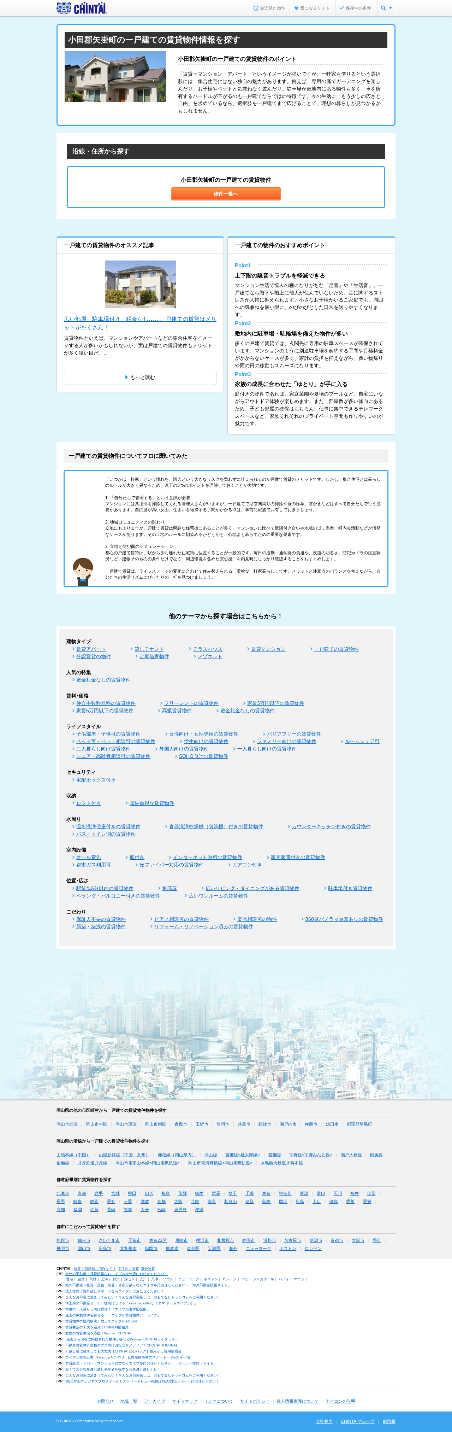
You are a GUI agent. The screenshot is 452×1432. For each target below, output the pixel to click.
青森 (82, 1193)
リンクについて (218, 1401)
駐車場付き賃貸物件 (350, 888)
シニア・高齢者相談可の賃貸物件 (113, 756)
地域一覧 (128, 1401)
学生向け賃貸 (128, 1268)
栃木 (199, 1193)
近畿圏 (214, 1248)
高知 (60, 1210)
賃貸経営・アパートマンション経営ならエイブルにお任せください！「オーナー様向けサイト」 (141, 1363)
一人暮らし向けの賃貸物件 (267, 749)
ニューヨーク (258, 1248)
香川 (350, 1201)
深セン (129, 1279)
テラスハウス (207, 649)
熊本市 (172, 1248)
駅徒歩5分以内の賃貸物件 (104, 888)
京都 (161, 1201)
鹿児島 (180, 1210)
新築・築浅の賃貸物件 (101, 926)
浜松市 (269, 1240)
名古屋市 (292, 1240)
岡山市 (84, 1248)
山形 (149, 1193)
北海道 (62, 1193)
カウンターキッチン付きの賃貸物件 (331, 826)
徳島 (333, 1201)
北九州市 (128, 1248)
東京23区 (158, 1240)
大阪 (178, 1201)
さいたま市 (109, 1240)
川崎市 (181, 1240)
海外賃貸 (148, 1268)
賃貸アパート (91, 649)
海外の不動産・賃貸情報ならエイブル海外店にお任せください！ (116, 1274)
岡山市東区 (126, 1124)
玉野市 (202, 1124)
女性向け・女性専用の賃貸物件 (203, 734)
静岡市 (248, 1240)
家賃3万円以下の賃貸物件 (275, 703)
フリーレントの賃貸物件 (191, 703)
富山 (321, 1193)
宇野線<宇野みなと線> (310, 1155)
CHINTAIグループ (357, 1421)
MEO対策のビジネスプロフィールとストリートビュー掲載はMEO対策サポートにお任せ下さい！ (142, 1381)
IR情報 (389, 1421)
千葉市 (134, 1240)
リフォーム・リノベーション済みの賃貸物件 (203, 926)
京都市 (337, 1240)
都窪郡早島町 (359, 1124)
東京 (266, 1193)
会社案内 (324, 1421)
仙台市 (84, 1240)
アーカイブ (154, 1401)
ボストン (287, 1248)
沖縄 (199, 1210)
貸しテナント (149, 649)
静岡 (94, 1201)
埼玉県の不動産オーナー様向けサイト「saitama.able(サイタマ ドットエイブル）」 (131, 1303)
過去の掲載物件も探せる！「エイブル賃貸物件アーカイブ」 (113, 1315)
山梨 (371, 1193)
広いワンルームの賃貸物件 (218, 896)
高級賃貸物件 (177, 710)
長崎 (111, 1210)
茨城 (182, 1193)
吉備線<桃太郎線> (242, 1155)
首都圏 (193, 1248)
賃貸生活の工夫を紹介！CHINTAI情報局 (97, 1327)
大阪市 (358, 1240)
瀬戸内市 (288, 1124)
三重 (128, 1201)
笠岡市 (222, 1124)
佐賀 (94, 1210)
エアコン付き (247, 864)
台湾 (81, 1279)
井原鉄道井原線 (92, 1163)
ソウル (168, 1279)
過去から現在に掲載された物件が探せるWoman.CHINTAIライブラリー (121, 1339)
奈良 (212, 1201)
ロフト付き (88, 803)
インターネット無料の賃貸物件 (207, 857)
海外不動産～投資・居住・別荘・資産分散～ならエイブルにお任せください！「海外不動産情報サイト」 (148, 1285)
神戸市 (62, 1248)
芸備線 (274, 1155)
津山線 (210, 1155)
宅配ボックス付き (96, 780)
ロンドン (313, 1248)
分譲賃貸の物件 (93, 656)
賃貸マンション (268, 649)
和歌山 (230, 1201)
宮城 (115, 1193)
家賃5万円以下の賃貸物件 (104, 710)
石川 (338, 1193)
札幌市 (62, 1240)
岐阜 (77, 1201)
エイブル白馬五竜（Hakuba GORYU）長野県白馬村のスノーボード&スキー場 (127, 1357)
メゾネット (210, 656)
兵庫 (195, 1201)
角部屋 (169, 888)
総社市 (264, 1124)
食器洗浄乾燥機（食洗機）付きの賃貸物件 (216, 826)
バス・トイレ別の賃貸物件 (106, 834)
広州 (143, 1279)
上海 (104, 1279)
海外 (233, 1248)
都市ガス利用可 (93, 864)
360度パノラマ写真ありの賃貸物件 (344, 919)
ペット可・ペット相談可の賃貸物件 (115, 741)
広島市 (105, 1248)
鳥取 (249, 1201)
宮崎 (161, 1210)
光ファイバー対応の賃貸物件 (171, 864)
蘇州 (116, 1279)
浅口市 (332, 1124)
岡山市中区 (96, 1124)
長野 (60, 1201)
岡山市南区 (155, 1124)
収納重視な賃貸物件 (152, 803)
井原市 (244, 1124)
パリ (244, 1279)
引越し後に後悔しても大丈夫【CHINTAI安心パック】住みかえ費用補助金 (123, 1351)
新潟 (304, 1193)
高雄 (92, 1279)
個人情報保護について (297, 1401)
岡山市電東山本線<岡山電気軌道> (147, 1163)
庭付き (137, 857)
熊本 (128, 1210)
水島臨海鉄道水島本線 (282, 1163)
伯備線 (62, 1163)
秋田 (132, 1193)
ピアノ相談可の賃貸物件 (181, 919)
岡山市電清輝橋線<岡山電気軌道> (220, 1163)
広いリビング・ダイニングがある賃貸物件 (252, 888)
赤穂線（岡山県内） (177, 1155)
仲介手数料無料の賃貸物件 (106, 703)
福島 (165, 1193)
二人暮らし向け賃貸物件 (103, 749)
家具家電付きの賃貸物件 (298, 857)
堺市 (377, 1240)
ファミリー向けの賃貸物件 (286, 741)
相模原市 (225, 1240)
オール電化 (88, 857)
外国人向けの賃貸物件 (184, 749)
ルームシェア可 (362, 741)
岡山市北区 (67, 1124)
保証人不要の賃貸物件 (101, 919)
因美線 (376, 1155)
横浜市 (202, 1240)
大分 (145, 1210)
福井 (354, 1193)
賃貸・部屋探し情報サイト (95, 1268)
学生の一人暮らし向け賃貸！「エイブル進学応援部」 (107, 1309)
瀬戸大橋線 (351, 1155)
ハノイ (284, 1279)
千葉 (249, 1193)
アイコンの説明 (340, 1401)
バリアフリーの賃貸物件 (294, 734)
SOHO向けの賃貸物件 (203, 756)
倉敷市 (180, 1124)
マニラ (299, 1279)
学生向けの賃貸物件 (206, 741)
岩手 (98, 1193)
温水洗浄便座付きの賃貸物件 (108, 826)
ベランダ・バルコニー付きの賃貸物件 (118, 896)
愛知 (111, 1201)
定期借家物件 (154, 656)
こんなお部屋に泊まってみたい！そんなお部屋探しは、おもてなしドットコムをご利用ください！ (143, 1297)
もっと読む (142, 377)
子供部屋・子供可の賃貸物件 (108, 734)
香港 (69, 1279)
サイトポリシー (255, 1401)
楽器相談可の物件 (257, 919)
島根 (266, 1201)
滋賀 (145, 1201)
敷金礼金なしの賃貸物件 (103, 680)
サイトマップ (184, 1401)
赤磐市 (311, 1124)
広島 (300, 1201)
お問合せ (105, 1401)
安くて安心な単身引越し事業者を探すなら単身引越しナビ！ (113, 1369)
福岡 (77, 1210)
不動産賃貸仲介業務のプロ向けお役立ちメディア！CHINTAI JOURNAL (121, 1345)
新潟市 (316, 1240)
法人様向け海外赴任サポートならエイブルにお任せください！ (114, 1291)
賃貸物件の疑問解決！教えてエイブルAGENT (101, 1321)
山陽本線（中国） (73, 1155)
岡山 (283, 1201)
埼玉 (232, 1193)
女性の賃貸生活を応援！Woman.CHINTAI (98, 1333)
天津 (154, 1279)
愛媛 (367, 1201)
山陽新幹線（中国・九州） (124, 1155)
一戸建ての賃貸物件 (336, 649)
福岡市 (151, 1248)
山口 (317, 1201)
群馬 (216, 1193)
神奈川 (285, 1193)
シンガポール (263, 1279)
